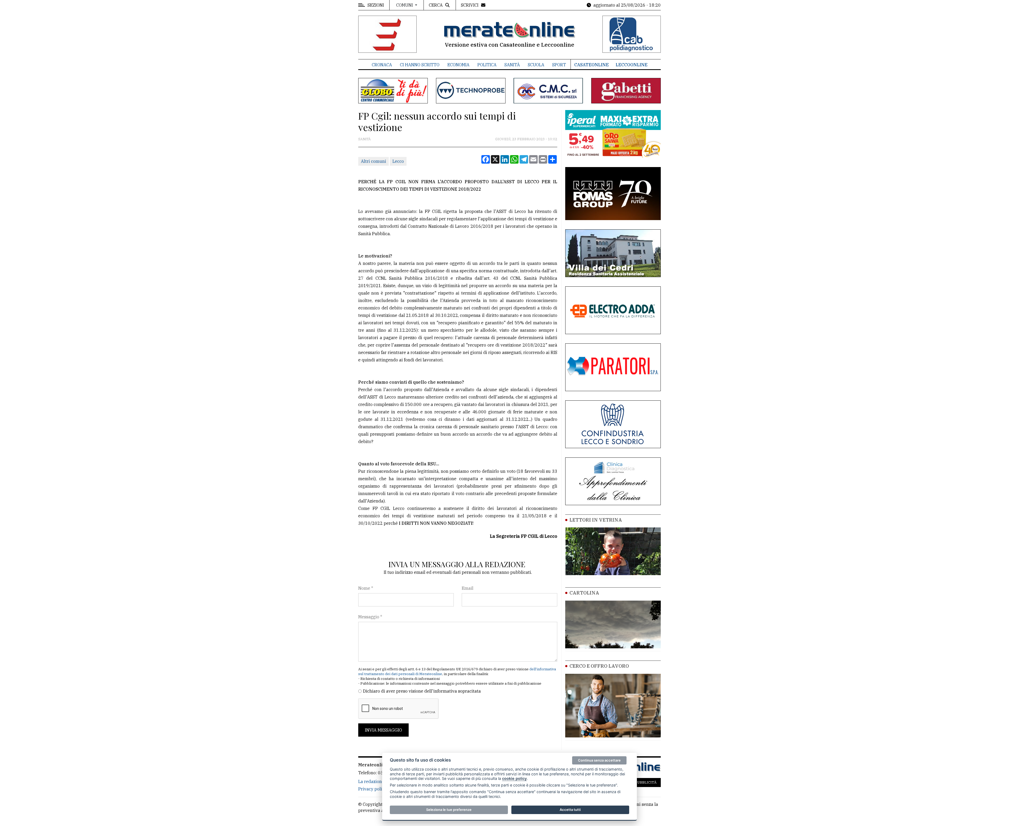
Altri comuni (373, 161)
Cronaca (382, 64)
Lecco (398, 161)
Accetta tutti (570, 809)
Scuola (536, 64)
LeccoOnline (631, 64)
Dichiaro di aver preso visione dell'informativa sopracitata (422, 691)
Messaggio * (370, 616)
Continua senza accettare (599, 760)
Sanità (512, 64)
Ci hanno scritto (419, 64)
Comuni (405, 5)
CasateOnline (591, 64)
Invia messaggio (383, 730)
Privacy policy (372, 789)
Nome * (365, 588)
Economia (458, 64)
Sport (559, 64)
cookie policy (514, 778)
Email (467, 588)
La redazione (371, 781)
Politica (486, 64)
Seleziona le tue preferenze (449, 809)
